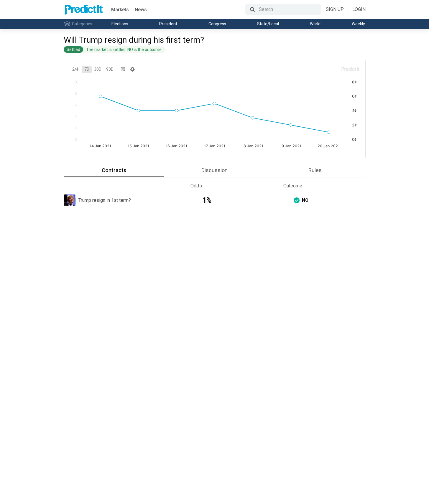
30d (97, 69)
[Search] (283, 9)
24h (76, 69)
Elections (119, 24)
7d (86, 69)
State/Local (268, 24)
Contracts (114, 170)
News (141, 9)
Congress (217, 24)
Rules (315, 170)
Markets (120, 9)
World (315, 24)
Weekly (358, 24)
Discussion (214, 170)
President (168, 24)
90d (110, 69)
